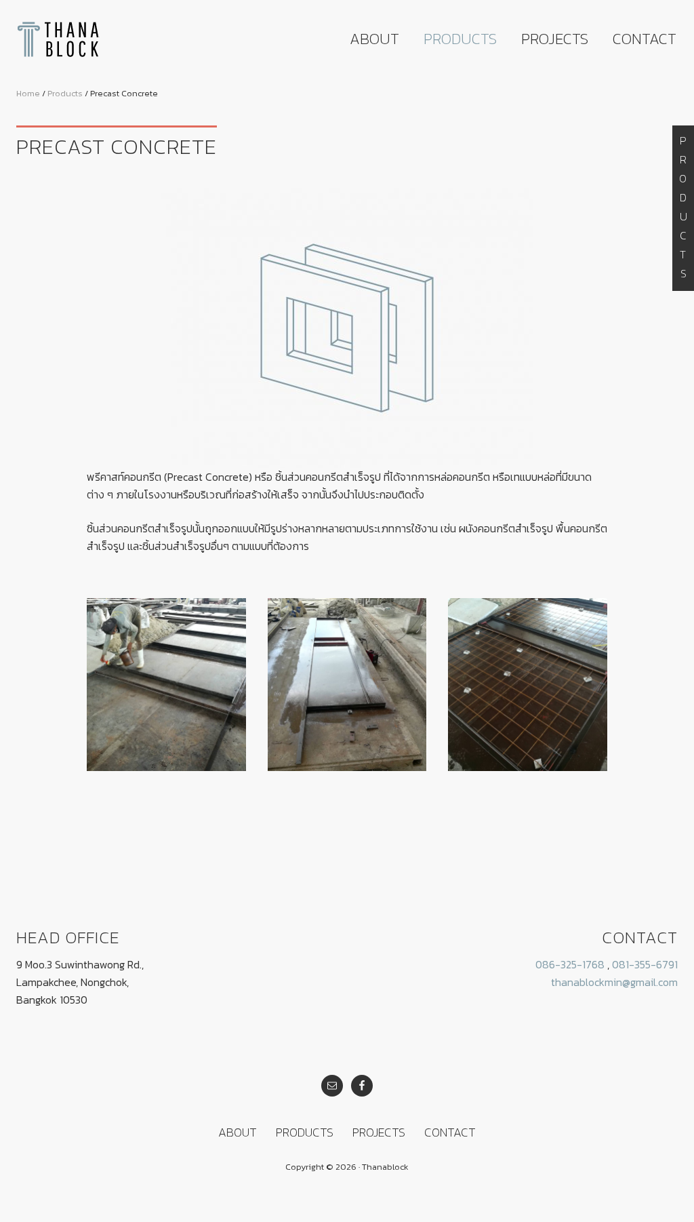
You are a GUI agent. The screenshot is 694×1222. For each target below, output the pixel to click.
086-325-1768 (570, 964)
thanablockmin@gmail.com (614, 982)
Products (683, 208)
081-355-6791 (645, 964)
